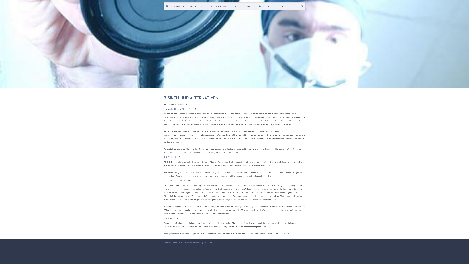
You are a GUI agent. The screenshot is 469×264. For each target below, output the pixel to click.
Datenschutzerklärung (193, 243)
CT (188, 104)
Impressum (177, 243)
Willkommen (180, 104)
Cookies (208, 243)
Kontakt (167, 243)
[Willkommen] (167, 6)
